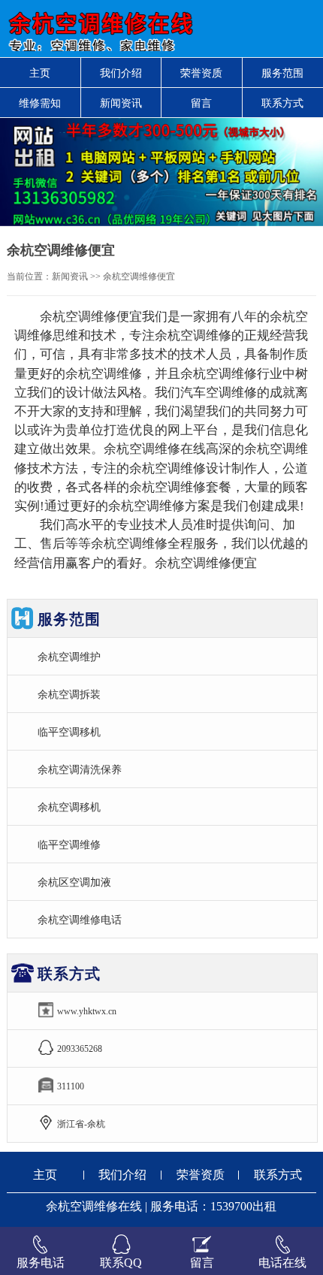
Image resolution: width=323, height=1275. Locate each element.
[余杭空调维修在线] (98, 28)
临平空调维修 (69, 844)
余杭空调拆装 (69, 694)
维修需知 (40, 103)
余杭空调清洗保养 (80, 769)
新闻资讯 (121, 103)
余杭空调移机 (69, 807)
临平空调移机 (69, 732)
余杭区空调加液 (74, 882)
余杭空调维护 (69, 657)
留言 (201, 103)
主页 (39, 73)
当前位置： (29, 276)
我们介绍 (121, 73)
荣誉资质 (201, 73)
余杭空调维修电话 (80, 920)
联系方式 (278, 1174)
